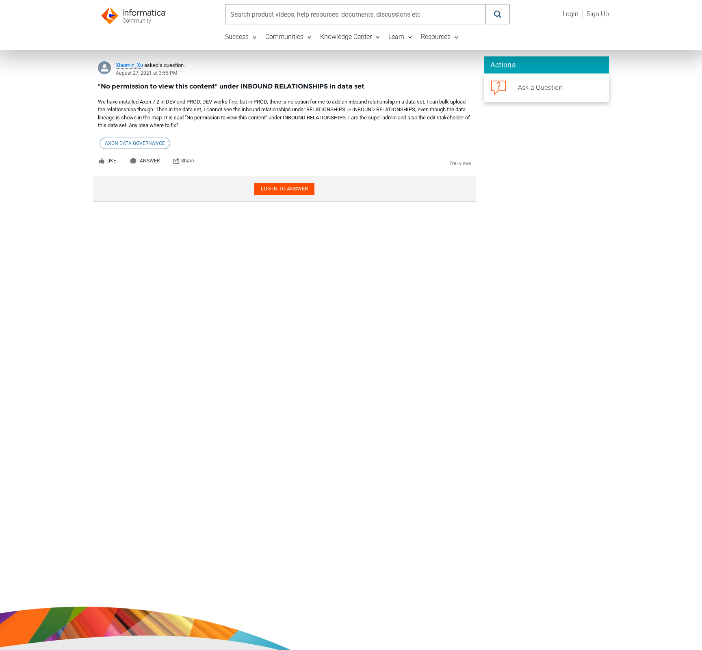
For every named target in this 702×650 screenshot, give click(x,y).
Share (187, 161)
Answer (150, 161)
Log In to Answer (284, 189)
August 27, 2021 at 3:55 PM (146, 73)
